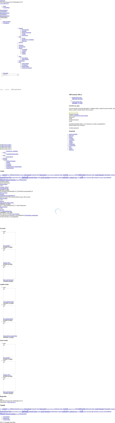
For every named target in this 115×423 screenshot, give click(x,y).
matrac (19, 177)
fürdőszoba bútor (58, 175)
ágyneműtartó (101, 177)
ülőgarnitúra (23, 180)
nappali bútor (33, 177)
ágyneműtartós (107, 177)
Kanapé (101, 175)
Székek (24, 52)
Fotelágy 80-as (6, 263)
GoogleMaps (6, 7)
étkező (75, 115)
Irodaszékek (25, 58)
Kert (20, 62)
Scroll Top (2, 0)
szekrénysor (73, 177)
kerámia (113, 175)
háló (76, 175)
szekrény (65, 177)
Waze (4, 6)
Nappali (21, 28)
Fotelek (24, 34)
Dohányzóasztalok (26, 32)
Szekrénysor (25, 35)
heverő (73, 175)
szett (78, 177)
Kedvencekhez (73, 112)
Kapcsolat (5, 73)
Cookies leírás (6, 419)
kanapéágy (107, 175)
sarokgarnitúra (45, 177)
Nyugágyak (25, 65)
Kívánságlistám (4, 10)
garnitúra (70, 175)
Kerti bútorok (9, 156)
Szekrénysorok (10, 168)
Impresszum (6, 418)
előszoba (22, 175)
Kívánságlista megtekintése (31, 215)
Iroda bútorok (25, 59)
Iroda (20, 56)
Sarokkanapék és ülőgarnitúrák (14, 166)
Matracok (24, 41)
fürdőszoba (52, 175)
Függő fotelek (25, 66)
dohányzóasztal (15, 175)
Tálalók (24, 53)
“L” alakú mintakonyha (6, 211)
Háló (20, 36)
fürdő (48, 175)
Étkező (20, 48)
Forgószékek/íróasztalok (12, 154)
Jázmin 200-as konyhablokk (10, 336)
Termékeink (6, 23)
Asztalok (24, 51)
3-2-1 (1, 175)
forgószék (34, 175)
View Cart (11, 214)
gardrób (65, 175)
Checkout (17, 214)
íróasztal (17, 180)
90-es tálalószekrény (8, 319)
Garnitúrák (24, 49)
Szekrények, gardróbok (12, 151)
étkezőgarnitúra (11, 180)
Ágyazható (89, 177)
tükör (85, 177)
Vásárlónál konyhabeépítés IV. (7, 195)
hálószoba (82, 175)
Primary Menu (4, 17)
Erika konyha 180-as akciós (7, 202)
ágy (93, 177)
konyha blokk (84, 115)
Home (1, 89)
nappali (25, 177)
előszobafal (27, 175)
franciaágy (43, 175)
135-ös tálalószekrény (8, 301)
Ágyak (23, 38)
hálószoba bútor (90, 175)
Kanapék (24, 31)
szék (81, 177)
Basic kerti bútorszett (8, 280)
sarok (39, 177)
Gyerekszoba (22, 46)
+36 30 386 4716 (4, 3)
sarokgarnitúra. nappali (56, 177)
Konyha (21, 42)
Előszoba (21, 45)
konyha (79, 115)
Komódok (8, 165)
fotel (38, 175)
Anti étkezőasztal (4, 188)
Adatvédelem (6, 416)
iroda (97, 175)
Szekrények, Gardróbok (28, 39)
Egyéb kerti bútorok (27, 68)
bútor (8, 175)
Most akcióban (6, 21)
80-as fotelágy (6, 245)
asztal (4, 175)
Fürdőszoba (22, 60)
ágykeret (96, 177)
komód (2, 177)
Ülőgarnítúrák (25, 29)
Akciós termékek (73, 134)
